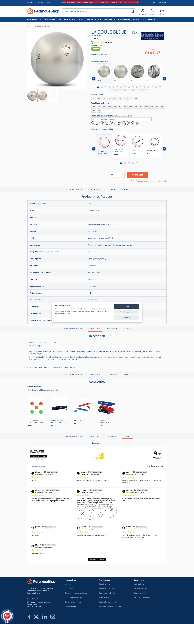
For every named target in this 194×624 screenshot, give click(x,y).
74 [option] (109, 98)
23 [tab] (157, 87)
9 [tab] (119, 87)
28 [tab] (118, 90)
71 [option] (93, 98)
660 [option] (99, 107)
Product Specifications (73, 189)
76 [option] (120, 98)
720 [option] (130, 107)
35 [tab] (137, 90)
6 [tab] (111, 87)
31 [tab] (126, 90)
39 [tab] (148, 90)
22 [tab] (154, 87)
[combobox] (98, 11)
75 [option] (115, 98)
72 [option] (99, 98)
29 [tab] (121, 90)
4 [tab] (106, 87)
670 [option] (104, 107)
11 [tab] (125, 87)
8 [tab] (117, 87)
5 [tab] (109, 87)
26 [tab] (113, 90)
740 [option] (141, 107)
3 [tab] (103, 87)
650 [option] (94, 107)
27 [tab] (115, 90)
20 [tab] (149, 87)
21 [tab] (152, 87)
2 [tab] (100, 87)
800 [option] (99, 111)
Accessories (112, 189)
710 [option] (125, 107)
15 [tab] (136, 87)
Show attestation (38, 456)
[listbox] (129, 99)
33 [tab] (131, 90)
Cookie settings (70, 606)
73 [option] (104, 98)
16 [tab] (138, 87)
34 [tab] (134, 90)
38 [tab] (145, 90)
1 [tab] (98, 87)
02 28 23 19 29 (46, 2)
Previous (93, 78)
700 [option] (120, 107)
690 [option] (115, 107)
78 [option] (130, 98)
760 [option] (152, 107)
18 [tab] (144, 87)
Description (95, 189)
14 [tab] (133, 87)
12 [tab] (127, 87)
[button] (162, 3)
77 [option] (125, 98)
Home (29, 26)
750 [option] (146, 107)
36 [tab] (140, 90)
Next (164, 78)
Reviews (127, 189)
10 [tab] (122, 87)
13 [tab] (130, 87)
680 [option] (109, 107)
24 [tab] (160, 87)
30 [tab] (123, 90)
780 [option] (162, 107)
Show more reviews (97, 559)
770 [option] (157, 107)
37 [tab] (142, 90)
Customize (126, 317)
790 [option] (94, 111)
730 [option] (136, 107)
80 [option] (136, 98)
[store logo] (43, 11)
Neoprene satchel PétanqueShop (58, 421)
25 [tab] (110, 90)
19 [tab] (146, 87)
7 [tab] (114, 87)
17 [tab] (141, 87)
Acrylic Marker (79, 420)
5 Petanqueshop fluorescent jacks (36, 421)
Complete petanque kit (104, 421)
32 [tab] (129, 90)
